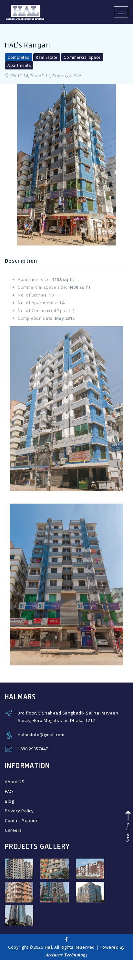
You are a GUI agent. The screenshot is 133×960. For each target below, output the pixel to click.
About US (14, 782)
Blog (9, 801)
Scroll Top (127, 832)
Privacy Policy (19, 811)
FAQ (9, 791)
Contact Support (22, 820)
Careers (13, 830)
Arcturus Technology (67, 955)
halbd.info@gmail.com (41, 734)
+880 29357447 (33, 749)
